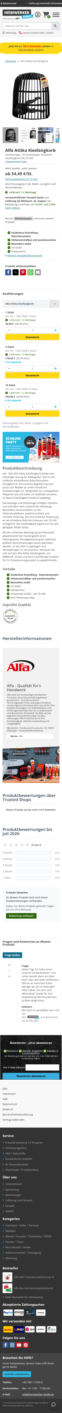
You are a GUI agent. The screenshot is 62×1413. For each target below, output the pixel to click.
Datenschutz (10, 1104)
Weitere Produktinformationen (24, 255)
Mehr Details (12, 208)
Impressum (9, 1093)
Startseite (10, 61)
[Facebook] (5, 1345)
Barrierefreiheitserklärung (18, 1114)
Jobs (5, 1088)
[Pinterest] (26, 1345)
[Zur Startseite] (18, 15)
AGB (5, 1099)
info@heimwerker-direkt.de (38, 1394)
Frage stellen (12, 955)
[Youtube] (19, 1345)
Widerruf (8, 1109)
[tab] (31, 304)
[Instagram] (12, 1345)
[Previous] (56, 135)
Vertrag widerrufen (14, 1119)
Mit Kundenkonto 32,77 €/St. (21, 179)
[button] (8, 272)
